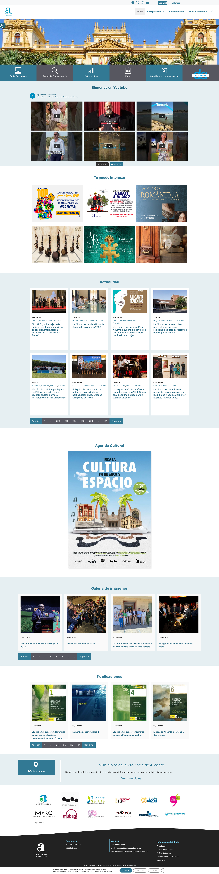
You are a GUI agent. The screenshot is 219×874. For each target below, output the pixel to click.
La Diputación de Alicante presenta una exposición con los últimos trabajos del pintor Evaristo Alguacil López (169, 393)
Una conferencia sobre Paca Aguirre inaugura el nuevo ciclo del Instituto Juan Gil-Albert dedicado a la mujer (129, 331)
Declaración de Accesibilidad (168, 857)
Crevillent (76, 385)
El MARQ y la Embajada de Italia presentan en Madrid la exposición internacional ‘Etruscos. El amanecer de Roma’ (47, 330)
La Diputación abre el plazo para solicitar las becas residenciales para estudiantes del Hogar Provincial (170, 328)
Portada (57, 320)
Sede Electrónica (198, 11)
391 (105, 421)
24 (57, 745)
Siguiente (116, 421)
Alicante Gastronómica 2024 (81, 643)
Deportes (45, 385)
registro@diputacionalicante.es (128, 848)
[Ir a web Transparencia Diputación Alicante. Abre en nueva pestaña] (54, 73)
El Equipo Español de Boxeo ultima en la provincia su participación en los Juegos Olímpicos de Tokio (87, 393)
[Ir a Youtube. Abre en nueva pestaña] (147, 3)
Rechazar (140, 870)
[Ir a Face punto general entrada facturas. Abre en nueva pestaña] (128, 73)
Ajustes (154, 870)
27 (78, 745)
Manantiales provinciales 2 (85, 732)
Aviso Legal (161, 846)
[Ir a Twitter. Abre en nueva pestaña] (138, 3)
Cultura (35, 320)
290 (58, 421)
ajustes (109, 871)
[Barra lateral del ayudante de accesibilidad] (2, 25)
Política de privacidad (165, 849)
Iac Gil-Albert (126, 320)
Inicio (140, 11)
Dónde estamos (36, 771)
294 (91, 421)
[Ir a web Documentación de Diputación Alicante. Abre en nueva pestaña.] (91, 73)
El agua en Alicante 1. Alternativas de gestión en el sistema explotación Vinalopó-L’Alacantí (48, 735)
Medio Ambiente (79, 320)
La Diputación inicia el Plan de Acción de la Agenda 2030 (88, 325)
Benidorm (36, 385)
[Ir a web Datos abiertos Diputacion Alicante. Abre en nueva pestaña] (200, 73)
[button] (212, 11)
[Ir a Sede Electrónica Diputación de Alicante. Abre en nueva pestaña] (18, 73)
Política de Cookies (164, 853)
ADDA (115, 385)
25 (64, 745)
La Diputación (154, 11)
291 (66, 421)
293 (83, 421)
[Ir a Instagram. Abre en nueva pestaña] (142, 3)
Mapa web (161, 860)
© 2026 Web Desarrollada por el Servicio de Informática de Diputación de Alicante (109, 865)
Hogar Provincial (160, 320)
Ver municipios (131, 778)
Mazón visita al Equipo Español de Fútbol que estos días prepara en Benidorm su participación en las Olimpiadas (49, 393)
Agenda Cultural (109, 446)
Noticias (49, 320)
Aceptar (126, 870)
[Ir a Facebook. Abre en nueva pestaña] (133, 3)
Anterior (36, 421)
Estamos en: (71, 841)
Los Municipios (176, 11)
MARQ (41, 320)
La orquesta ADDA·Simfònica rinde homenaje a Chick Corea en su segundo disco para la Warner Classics (129, 393)
